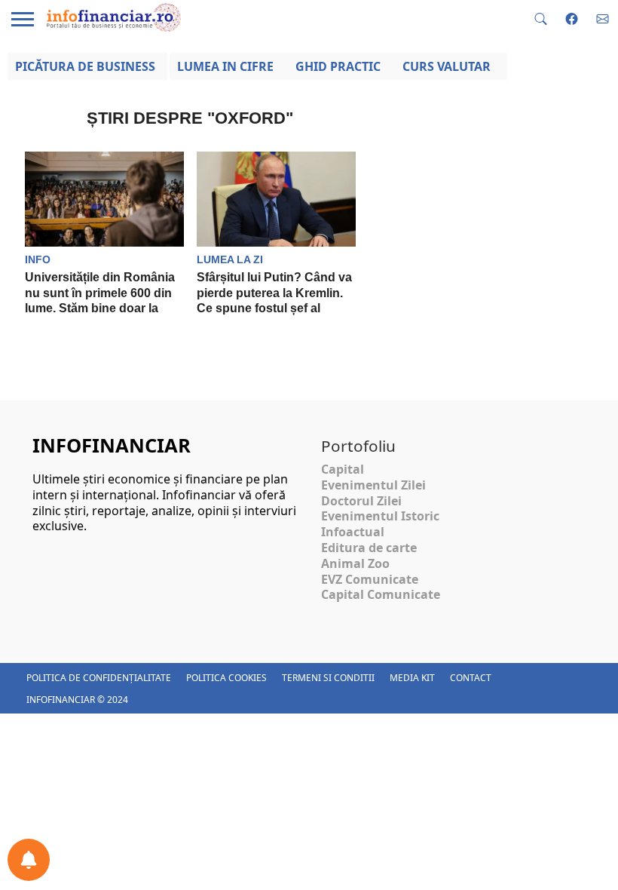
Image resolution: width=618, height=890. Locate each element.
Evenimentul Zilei (373, 485)
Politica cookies (226, 677)
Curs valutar (446, 66)
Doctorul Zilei (361, 501)
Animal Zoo (355, 563)
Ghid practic (338, 66)
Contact (470, 677)
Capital (342, 469)
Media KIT (412, 677)
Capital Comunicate (380, 594)
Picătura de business (85, 66)
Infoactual (352, 531)
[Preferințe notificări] (29, 860)
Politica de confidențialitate (98, 677)
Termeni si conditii (328, 677)
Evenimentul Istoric (380, 516)
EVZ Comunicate (369, 579)
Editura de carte (369, 547)
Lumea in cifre (225, 66)
